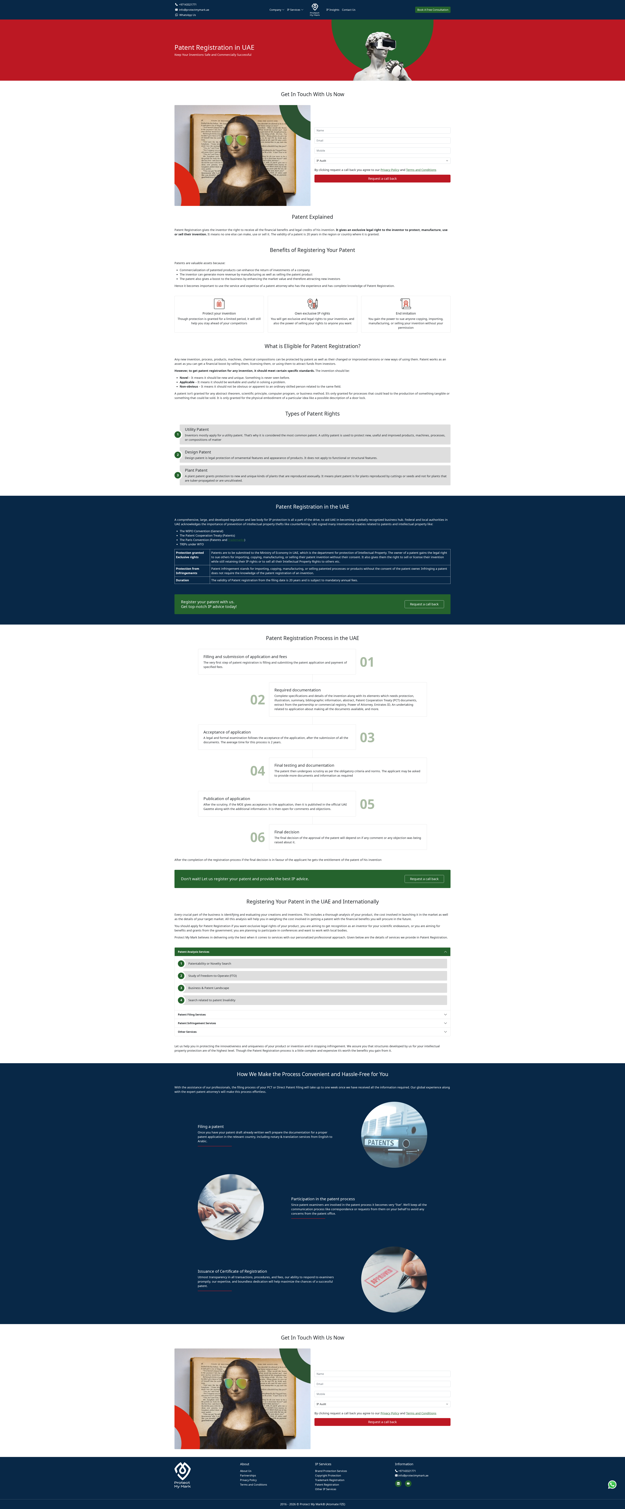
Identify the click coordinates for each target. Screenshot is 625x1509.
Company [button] (275, 10)
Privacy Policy (390, 170)
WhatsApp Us (187, 15)
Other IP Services (325, 1489)
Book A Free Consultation (432, 10)
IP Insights (332, 10)
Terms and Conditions (421, 170)
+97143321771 (187, 4)
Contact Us (348, 10)
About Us (245, 1471)
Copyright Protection (328, 1475)
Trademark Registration (329, 1480)
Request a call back (424, 604)
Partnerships (248, 1475)
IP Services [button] (293, 10)
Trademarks (236, 540)
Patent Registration (327, 1484)
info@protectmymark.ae (193, 10)
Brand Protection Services (331, 1471)
